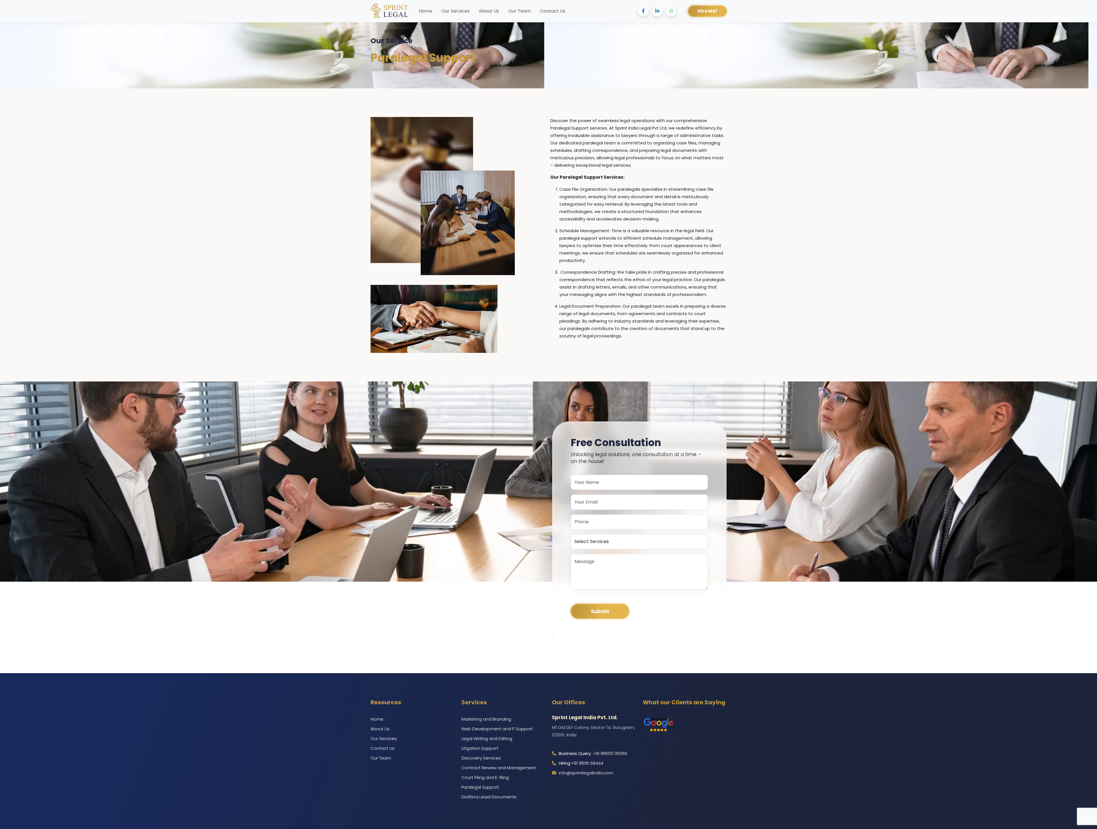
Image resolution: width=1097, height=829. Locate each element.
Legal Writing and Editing (486, 738)
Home (425, 11)
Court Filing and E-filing (485, 777)
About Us (489, 11)
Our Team (519, 11)
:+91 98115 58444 (581, 763)
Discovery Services (481, 758)
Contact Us (552, 11)
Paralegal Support (480, 787)
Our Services (455, 11)
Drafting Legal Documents (489, 797)
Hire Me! (707, 11)
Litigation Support (479, 748)
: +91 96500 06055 (593, 753)
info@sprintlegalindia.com (585, 773)
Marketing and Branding (486, 719)
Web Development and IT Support (497, 729)
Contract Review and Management (498, 768)
